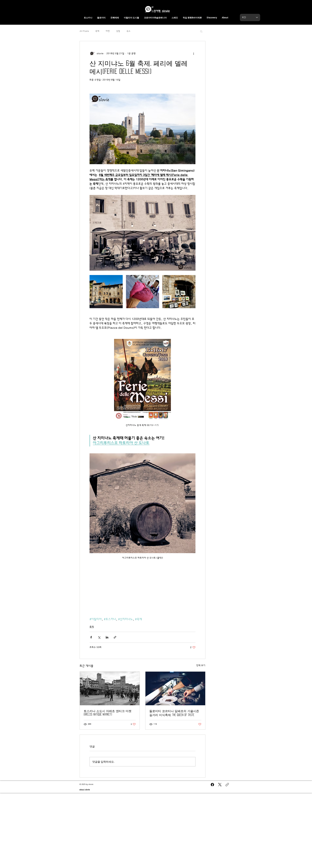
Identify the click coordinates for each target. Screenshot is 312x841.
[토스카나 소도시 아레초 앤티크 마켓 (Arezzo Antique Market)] (110, 688)
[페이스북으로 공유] (91, 637)
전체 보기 (200, 665)
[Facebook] (212, 784)
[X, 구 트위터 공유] (99, 637)
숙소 (128, 31)
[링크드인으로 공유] (107, 637)
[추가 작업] (193, 53)
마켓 (108, 31)
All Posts (84, 31)
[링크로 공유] (115, 637)
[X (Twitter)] (219, 784)
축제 (97, 31)
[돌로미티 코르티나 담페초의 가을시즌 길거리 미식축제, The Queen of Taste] (175, 688)
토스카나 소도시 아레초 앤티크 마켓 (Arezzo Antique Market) (107, 713)
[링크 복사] (227, 784)
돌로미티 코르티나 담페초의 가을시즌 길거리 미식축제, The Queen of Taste (174, 713)
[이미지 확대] (106, 291)
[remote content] (142, 587)
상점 (118, 31)
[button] (201, 31)
